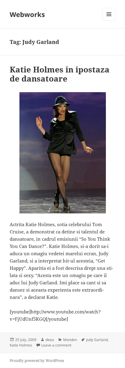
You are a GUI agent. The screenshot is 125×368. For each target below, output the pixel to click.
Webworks (27, 14)
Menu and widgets (109, 20)
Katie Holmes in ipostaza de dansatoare (60, 74)
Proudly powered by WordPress (37, 360)
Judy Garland (97, 339)
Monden (70, 339)
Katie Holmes (21, 345)
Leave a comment (56, 345)
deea (50, 339)
